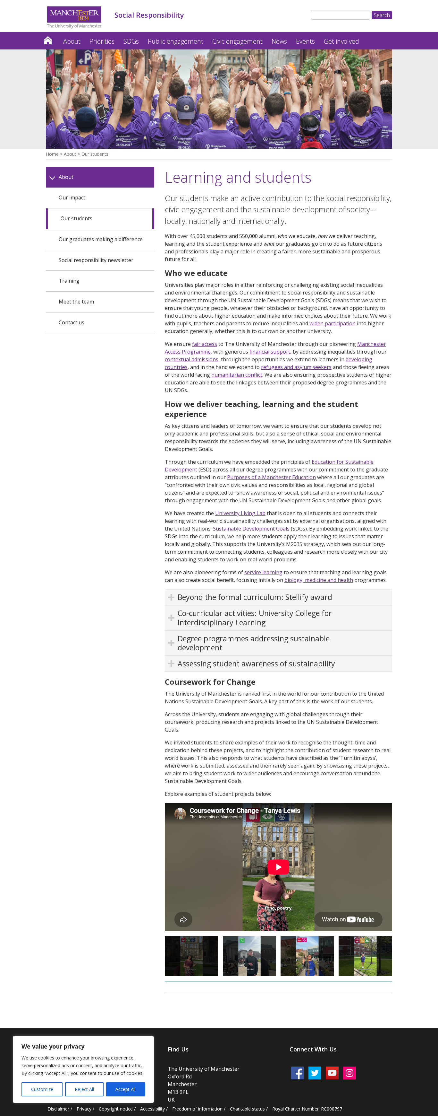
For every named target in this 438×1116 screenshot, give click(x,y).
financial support (269, 351)
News (279, 41)
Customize (42, 1089)
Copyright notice (116, 1109)
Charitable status (247, 1109)
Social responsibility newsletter (96, 260)
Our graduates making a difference (101, 239)
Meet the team (76, 301)
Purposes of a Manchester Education (271, 477)
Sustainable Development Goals (251, 528)
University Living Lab (240, 513)
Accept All (125, 1089)
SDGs (131, 41)
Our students (76, 218)
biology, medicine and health (318, 580)
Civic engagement (237, 41)
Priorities (101, 41)
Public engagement (175, 41)
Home (47, 38)
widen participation (332, 323)
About (71, 41)
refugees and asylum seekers (296, 367)
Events (305, 41)
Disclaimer (58, 1109)
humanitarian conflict (236, 374)
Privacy (84, 1109)
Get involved (341, 41)
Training (69, 280)
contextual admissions (191, 359)
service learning (263, 572)
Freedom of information (197, 1109)
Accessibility (152, 1109)
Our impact (72, 197)
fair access (204, 343)
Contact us (71, 322)
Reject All (84, 1089)
